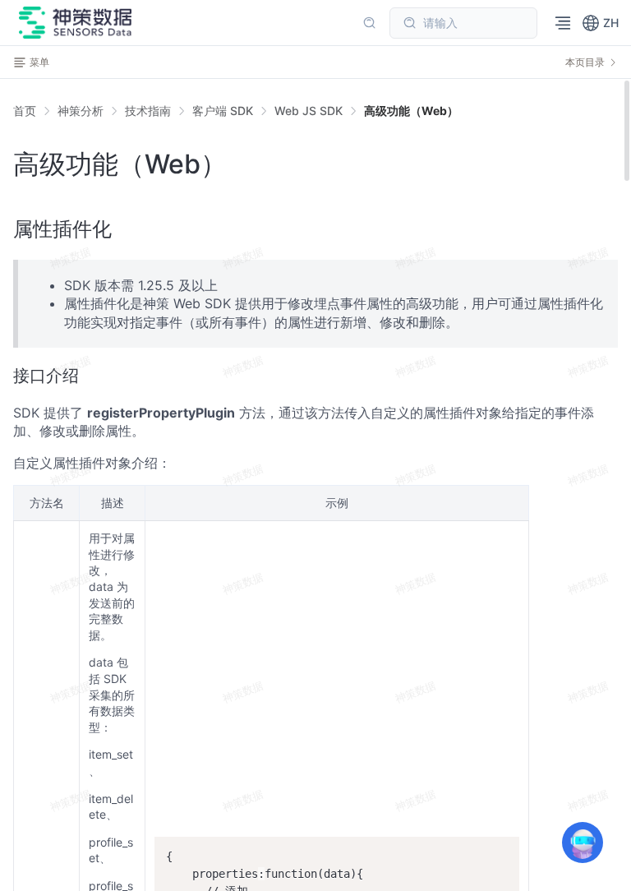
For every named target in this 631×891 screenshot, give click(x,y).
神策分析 (81, 111)
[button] (600, 23)
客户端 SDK (222, 111)
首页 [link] (24, 111)
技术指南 (148, 111)
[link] (81, 111)
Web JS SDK (308, 111)
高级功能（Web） (411, 111)
